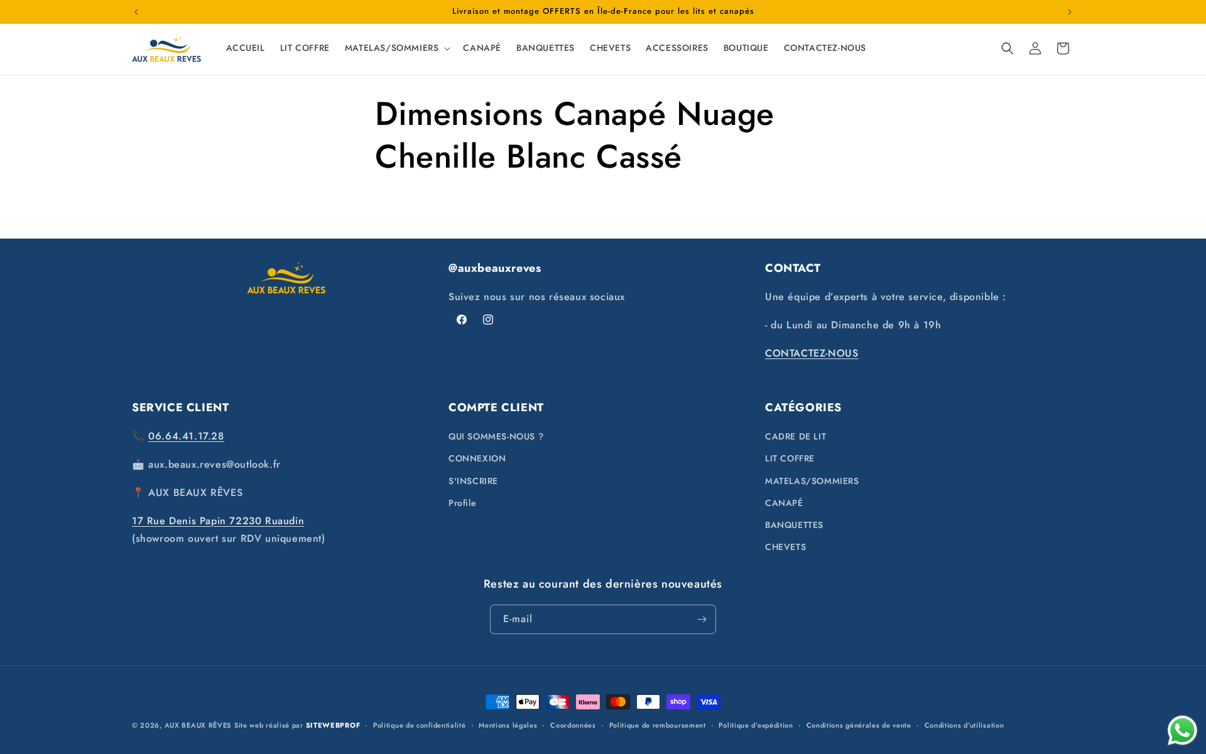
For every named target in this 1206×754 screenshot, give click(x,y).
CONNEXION (477, 458)
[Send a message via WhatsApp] (1182, 730)
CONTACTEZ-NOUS (811, 353)
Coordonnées (573, 725)
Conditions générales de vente (859, 725)
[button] (396, 48)
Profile (462, 503)
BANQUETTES (794, 525)
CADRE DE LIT (795, 436)
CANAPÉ (784, 503)
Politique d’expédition (756, 725)
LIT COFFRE (790, 458)
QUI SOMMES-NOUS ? (495, 436)
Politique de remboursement (657, 725)
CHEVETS (785, 547)
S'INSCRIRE (473, 481)
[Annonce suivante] (1070, 12)
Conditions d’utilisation (964, 725)
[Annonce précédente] (136, 12)
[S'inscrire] (701, 619)
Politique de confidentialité (419, 725)
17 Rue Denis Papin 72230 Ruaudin (218, 521)
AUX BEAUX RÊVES (198, 725)
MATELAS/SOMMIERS (812, 481)
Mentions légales (508, 725)
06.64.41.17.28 (186, 436)
